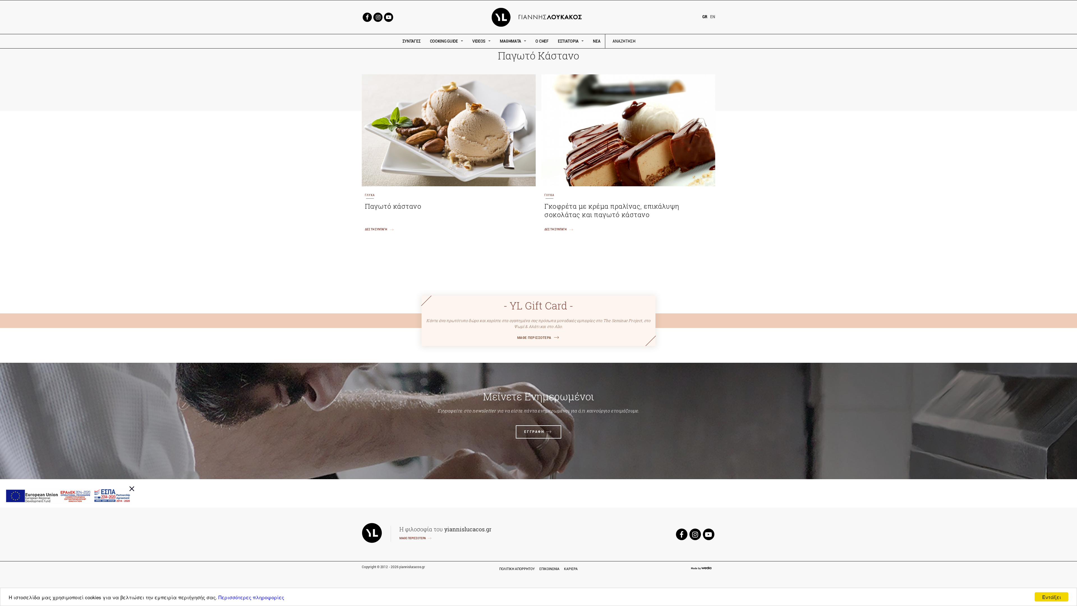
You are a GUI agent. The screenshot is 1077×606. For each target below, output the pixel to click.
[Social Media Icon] (367, 16)
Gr (704, 17)
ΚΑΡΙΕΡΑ (571, 569)
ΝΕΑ (596, 41)
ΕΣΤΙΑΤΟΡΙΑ (568, 41)
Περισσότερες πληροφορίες (251, 597)
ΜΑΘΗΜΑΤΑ (510, 41)
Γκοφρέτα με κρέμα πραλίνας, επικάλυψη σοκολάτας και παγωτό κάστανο (611, 210)
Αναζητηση (664, 41)
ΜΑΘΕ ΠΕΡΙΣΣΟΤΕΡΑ (534, 338)
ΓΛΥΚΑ (370, 195)
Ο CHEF (541, 41)
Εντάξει (1051, 596)
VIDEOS (478, 41)
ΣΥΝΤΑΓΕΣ (411, 41)
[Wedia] (700, 568)
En (712, 17)
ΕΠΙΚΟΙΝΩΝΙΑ (549, 569)
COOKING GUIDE (444, 41)
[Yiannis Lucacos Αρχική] (538, 16)
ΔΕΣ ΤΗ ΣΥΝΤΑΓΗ (376, 229)
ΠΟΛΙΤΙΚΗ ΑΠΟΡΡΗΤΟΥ (517, 569)
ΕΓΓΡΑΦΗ (534, 432)
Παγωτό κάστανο (393, 206)
